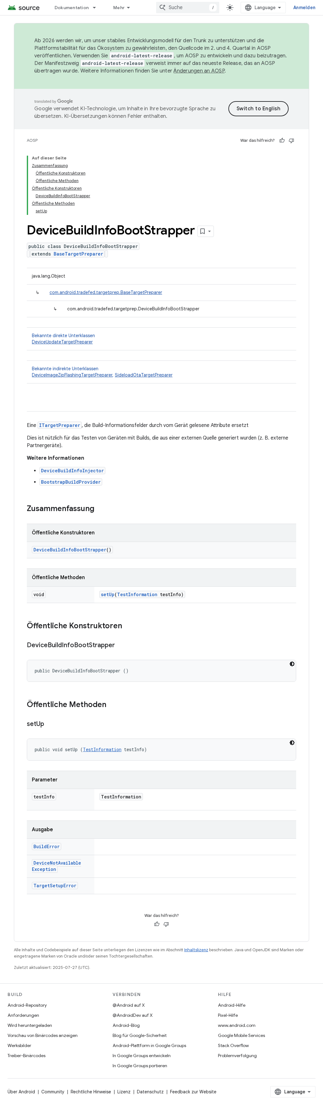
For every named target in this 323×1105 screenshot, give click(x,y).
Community (52, 1091)
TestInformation (137, 594)
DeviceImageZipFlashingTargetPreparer (72, 375)
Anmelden (304, 7)
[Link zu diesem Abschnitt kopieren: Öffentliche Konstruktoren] (128, 626)
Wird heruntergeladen (30, 1025)
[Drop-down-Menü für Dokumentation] (97, 7)
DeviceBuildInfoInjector (72, 471)
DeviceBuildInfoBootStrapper (69, 550)
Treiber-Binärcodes (26, 1055)
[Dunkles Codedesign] (292, 664)
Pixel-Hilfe (228, 1015)
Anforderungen (23, 1015)
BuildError (46, 846)
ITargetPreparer (59, 425)
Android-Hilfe (231, 1005)
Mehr (119, 7)
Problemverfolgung (237, 1055)
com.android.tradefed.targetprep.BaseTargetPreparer (106, 292)
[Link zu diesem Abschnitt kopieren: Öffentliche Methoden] (112, 705)
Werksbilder (19, 1045)
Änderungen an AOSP (199, 71)
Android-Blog (126, 1025)
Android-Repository (27, 1005)
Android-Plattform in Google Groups (149, 1045)
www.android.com (236, 1025)
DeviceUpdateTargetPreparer (62, 342)
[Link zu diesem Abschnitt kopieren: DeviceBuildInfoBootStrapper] (121, 645)
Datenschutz (150, 1091)
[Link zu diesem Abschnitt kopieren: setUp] (50, 724)
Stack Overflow (233, 1045)
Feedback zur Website (193, 1091)
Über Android (21, 1091)
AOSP (32, 140)
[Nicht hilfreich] (291, 140)
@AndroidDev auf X (133, 1015)
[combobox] (187, 7)
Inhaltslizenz (196, 949)
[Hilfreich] (282, 140)
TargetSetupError (54, 886)
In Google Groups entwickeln (142, 1055)
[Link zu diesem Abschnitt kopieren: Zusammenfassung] (100, 509)
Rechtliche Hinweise (91, 1091)
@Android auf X (129, 1005)
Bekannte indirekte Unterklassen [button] (102, 372)
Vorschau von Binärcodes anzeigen (43, 1035)
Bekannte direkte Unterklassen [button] (63, 339)
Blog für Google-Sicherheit (140, 1035)
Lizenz (124, 1091)
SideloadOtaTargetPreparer (144, 375)
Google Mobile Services (241, 1035)
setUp (108, 594)
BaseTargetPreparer (78, 254)
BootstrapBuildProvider (71, 482)
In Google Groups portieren (140, 1065)
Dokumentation (72, 7)
